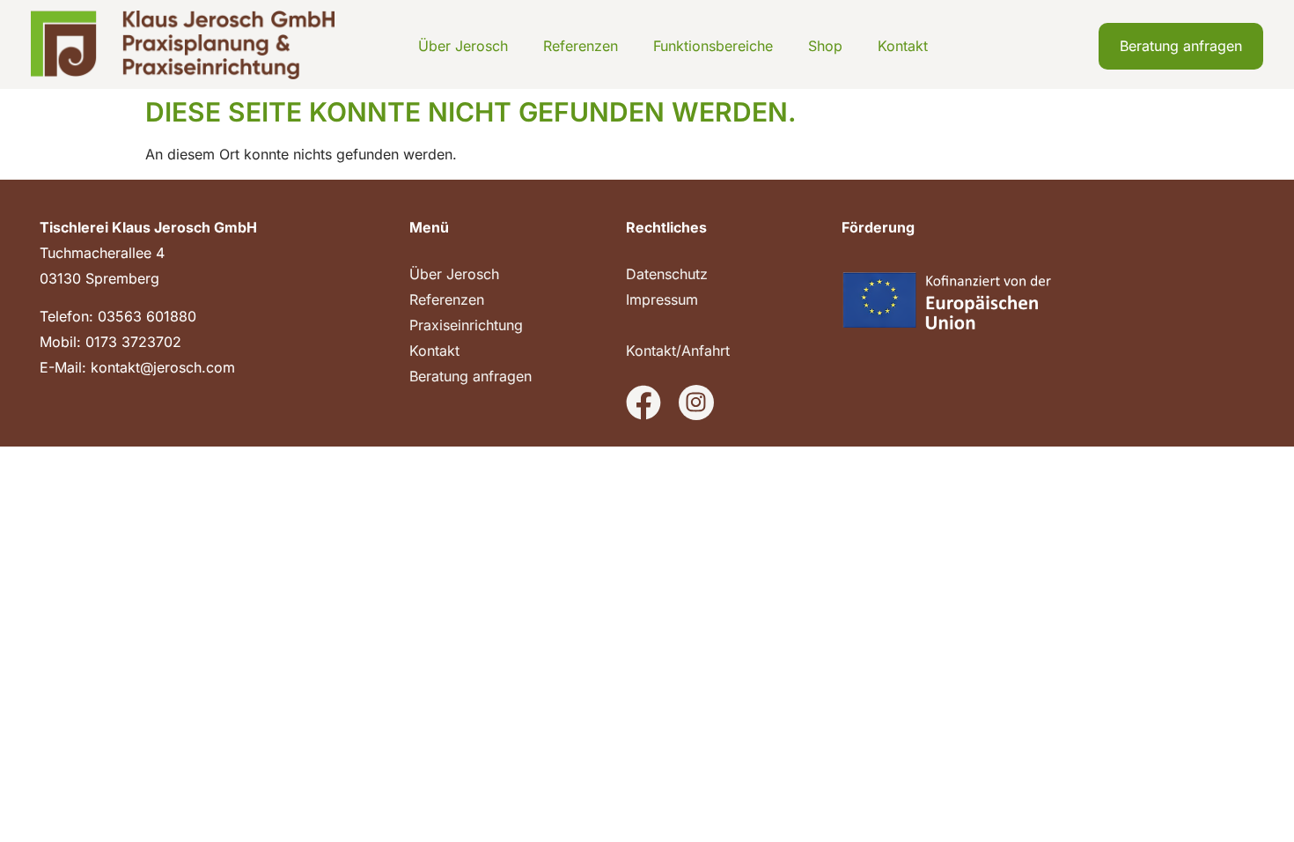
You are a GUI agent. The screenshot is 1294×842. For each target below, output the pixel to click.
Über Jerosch (463, 46)
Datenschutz (667, 274)
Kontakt (903, 46)
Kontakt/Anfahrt (678, 350)
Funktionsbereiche (713, 46)
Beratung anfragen (470, 376)
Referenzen (580, 46)
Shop (825, 46)
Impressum (662, 299)
